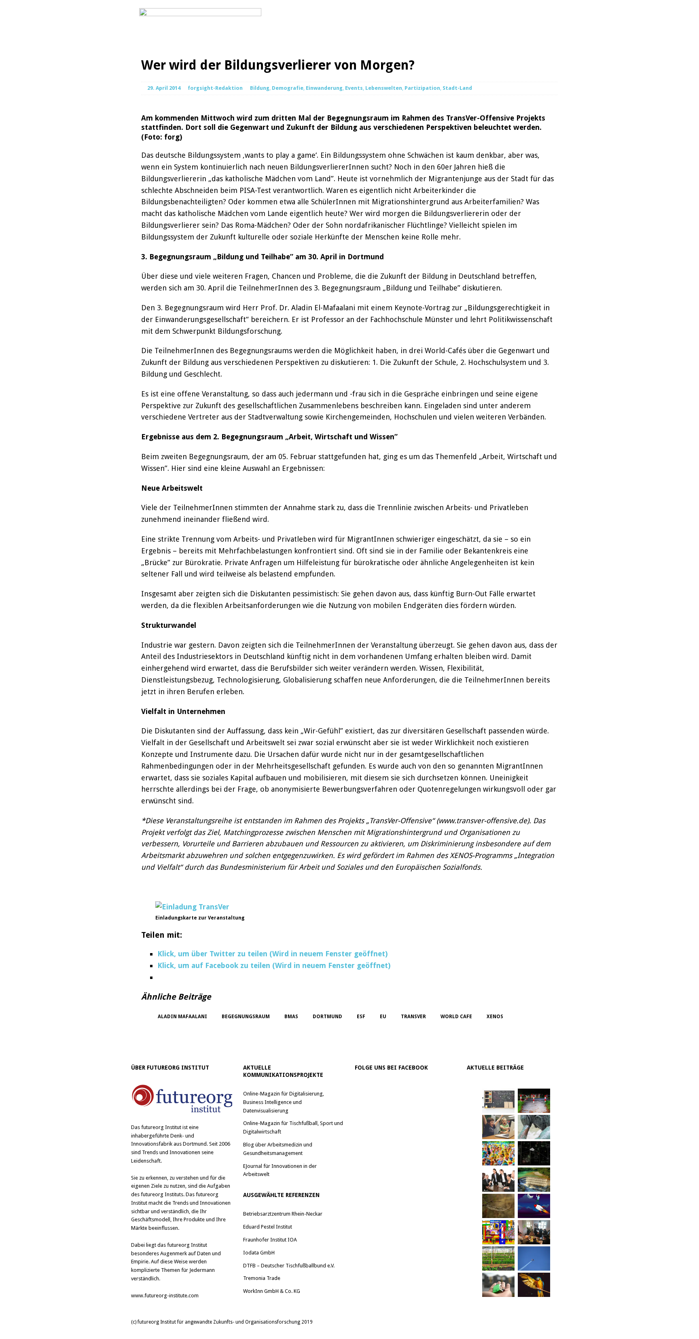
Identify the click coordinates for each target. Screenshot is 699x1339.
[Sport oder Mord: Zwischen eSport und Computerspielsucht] (498, 1127)
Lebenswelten (383, 88)
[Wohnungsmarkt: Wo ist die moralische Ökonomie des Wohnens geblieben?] (498, 1285)
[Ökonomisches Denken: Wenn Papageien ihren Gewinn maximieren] (534, 1285)
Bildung (259, 88)
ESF (361, 1016)
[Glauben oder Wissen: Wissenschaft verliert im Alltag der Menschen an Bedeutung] (534, 1127)
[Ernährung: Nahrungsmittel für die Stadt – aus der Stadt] (498, 1258)
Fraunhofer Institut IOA (270, 1240)
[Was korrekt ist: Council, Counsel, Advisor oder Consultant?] (498, 1179)
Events (354, 88)
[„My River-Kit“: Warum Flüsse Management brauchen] (534, 1179)
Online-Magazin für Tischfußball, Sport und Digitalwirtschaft (293, 1127)
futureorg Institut (161, 1127)
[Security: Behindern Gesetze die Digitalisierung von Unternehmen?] (534, 1101)
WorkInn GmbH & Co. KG (271, 1291)
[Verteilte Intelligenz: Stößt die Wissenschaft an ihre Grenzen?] (534, 1153)
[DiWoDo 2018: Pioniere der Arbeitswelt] (534, 1232)
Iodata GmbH (259, 1253)
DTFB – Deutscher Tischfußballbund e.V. (289, 1266)
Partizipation (422, 88)
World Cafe (456, 1016)
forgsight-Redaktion (215, 88)
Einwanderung (324, 88)
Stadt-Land (457, 88)
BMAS (291, 1016)
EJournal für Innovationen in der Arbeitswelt (280, 1170)
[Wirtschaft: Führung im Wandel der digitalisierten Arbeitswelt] (534, 1258)
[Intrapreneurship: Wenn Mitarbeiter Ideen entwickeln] (534, 1206)
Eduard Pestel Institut (267, 1227)
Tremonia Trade (261, 1278)
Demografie (287, 88)
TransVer (413, 1016)
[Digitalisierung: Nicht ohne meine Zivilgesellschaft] (498, 1153)
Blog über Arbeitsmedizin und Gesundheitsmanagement (277, 1149)
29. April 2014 (163, 88)
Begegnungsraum (246, 1016)
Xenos (495, 1016)
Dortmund (327, 1016)
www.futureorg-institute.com (165, 1295)
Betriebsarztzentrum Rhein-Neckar (282, 1214)
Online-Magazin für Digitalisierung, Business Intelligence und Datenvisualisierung (283, 1102)
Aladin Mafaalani (182, 1016)
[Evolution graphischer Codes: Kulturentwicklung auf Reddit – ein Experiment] (498, 1232)
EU (383, 1016)
